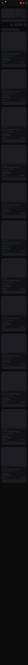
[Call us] (21, 3)
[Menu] (2, 3)
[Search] (26, 3)
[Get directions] (24, 3)
